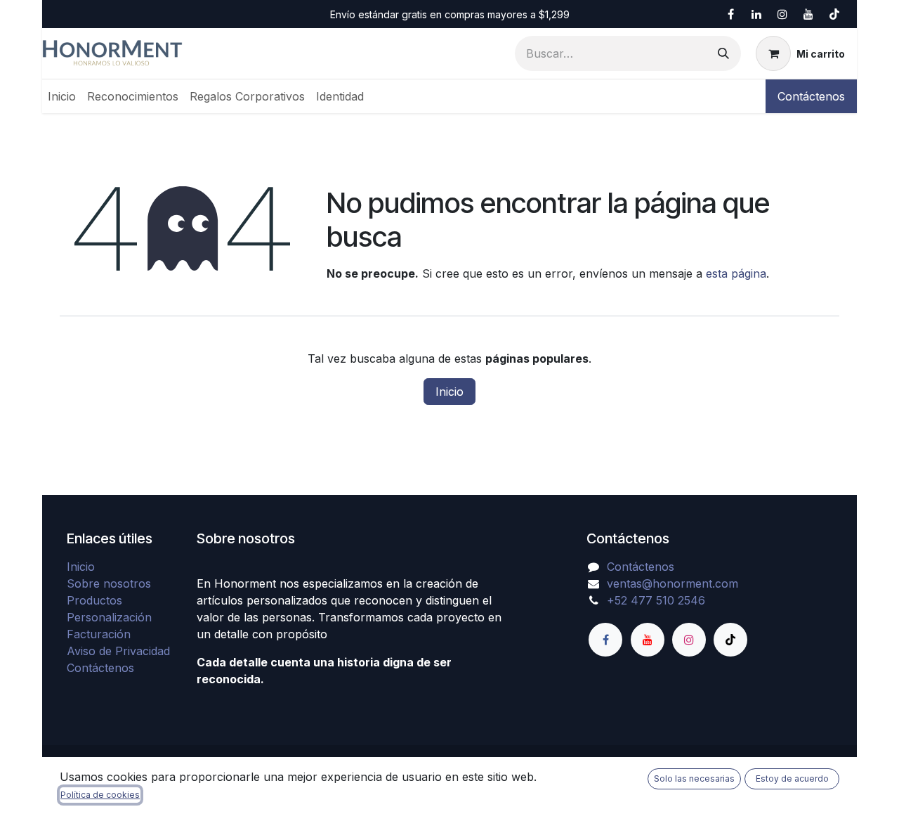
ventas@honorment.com (672, 583)
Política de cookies (100, 794)
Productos (94, 600)
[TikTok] (834, 14)
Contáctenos (811, 96)
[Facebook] (730, 14)
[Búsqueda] (723, 53)
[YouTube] (808, 14)
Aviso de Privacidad (118, 651)
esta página (736, 273)
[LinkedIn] (756, 14)
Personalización (109, 617)
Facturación (99, 634)
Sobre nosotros (109, 583)
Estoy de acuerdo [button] (792, 778)
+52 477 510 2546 (656, 600)
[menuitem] (61, 96)
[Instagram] (782, 14)
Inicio (449, 392)
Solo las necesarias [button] (694, 778)
